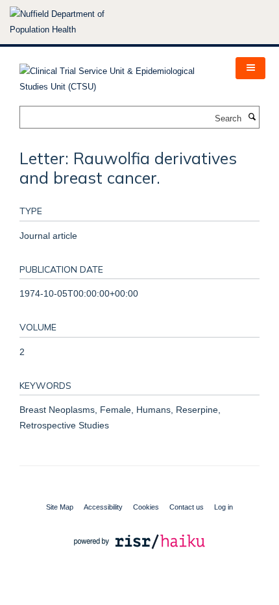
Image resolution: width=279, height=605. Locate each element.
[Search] (252, 117)
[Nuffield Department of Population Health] (75, 22)
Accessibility (103, 507)
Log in (223, 507)
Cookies (146, 507)
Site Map (59, 507)
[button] (250, 68)
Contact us (186, 507)
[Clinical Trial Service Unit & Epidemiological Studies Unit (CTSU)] (117, 75)
